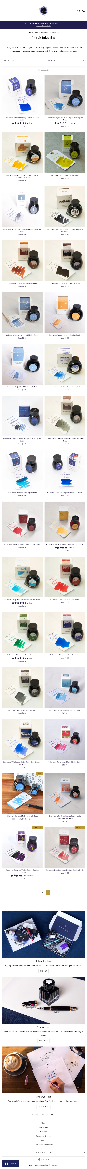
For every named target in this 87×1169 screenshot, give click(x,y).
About (43, 1123)
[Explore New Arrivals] (43, 25)
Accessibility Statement (43, 1145)
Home (30, 32)
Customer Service (43, 1136)
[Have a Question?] (43, 1070)
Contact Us (43, 1107)
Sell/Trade (43, 1127)
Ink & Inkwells (41, 32)
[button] (18, 123)
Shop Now (43, 1041)
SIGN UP (43, 971)
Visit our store (43, 1115)
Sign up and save (43, 1152)
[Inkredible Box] (43, 934)
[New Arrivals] (43, 1000)
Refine (10, 60)
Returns (43, 1132)
